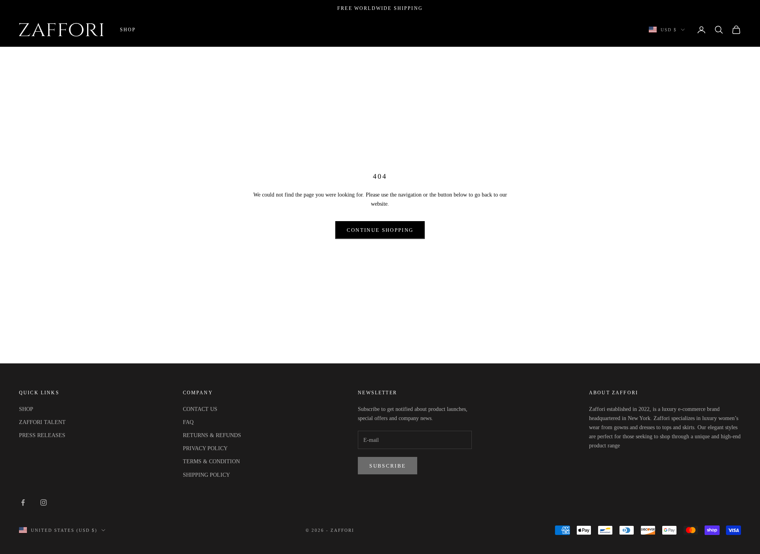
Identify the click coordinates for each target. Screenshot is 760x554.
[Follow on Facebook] (23, 502)
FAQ (188, 422)
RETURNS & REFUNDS (212, 435)
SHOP (26, 409)
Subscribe (387, 466)
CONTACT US (200, 409)
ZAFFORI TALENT (42, 422)
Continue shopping (380, 230)
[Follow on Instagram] (44, 502)
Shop (128, 29)
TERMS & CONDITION (211, 461)
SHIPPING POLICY (206, 475)
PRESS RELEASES (42, 435)
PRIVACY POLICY (205, 448)
